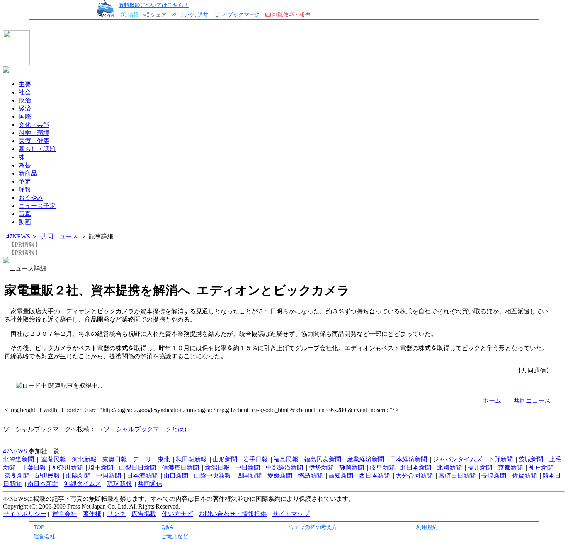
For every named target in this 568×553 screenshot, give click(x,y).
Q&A (167, 527)
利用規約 (427, 527)
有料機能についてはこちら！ (154, 5)
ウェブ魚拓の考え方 (313, 527)
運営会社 (44, 536)
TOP (39, 527)
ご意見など (174, 536)
